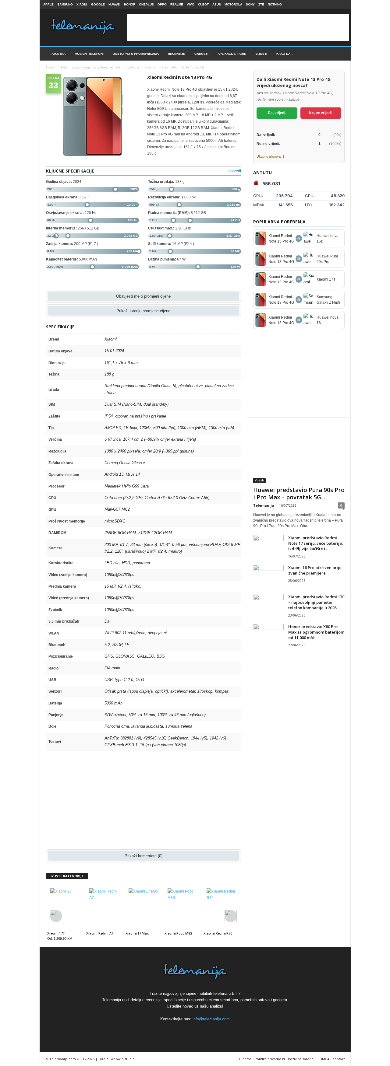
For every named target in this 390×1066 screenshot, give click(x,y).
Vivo (190, 4)
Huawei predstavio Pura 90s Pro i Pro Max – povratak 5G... (299, 493)
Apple (48, 4)
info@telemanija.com (211, 1019)
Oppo (162, 4)
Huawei (114, 4)
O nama (245, 1059)
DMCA (324, 1059)
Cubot (203, 4)
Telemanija (263, 505)
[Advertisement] (238, 27)
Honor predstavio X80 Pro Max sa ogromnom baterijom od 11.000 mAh (316, 632)
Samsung (65, 4)
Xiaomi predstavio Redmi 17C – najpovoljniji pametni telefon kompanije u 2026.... (316, 602)
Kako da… (284, 53)
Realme (176, 4)
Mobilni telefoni (89, 53)
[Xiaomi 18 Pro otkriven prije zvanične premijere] (268, 576)
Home (50, 67)
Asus (216, 4)
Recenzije (176, 53)
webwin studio (123, 1059)
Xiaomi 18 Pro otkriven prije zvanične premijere (315, 570)
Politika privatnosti (270, 1059)
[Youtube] (342, 4)
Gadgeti (201, 53)
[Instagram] (333, 4)
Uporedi (234, 171)
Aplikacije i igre (232, 53)
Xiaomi (81, 4)
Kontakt (338, 1059)
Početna (58, 53)
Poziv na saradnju (302, 1059)
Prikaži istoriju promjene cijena (143, 311)
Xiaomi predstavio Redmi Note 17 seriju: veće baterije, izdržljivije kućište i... (315, 543)
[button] (341, 54)
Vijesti (261, 53)
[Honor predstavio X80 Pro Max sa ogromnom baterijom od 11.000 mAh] (268, 635)
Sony (250, 4)
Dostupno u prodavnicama (136, 53)
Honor (129, 4)
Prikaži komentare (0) (143, 856)
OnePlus (146, 4)
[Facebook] (323, 4)
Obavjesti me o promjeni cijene (143, 296)
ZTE (261, 4)
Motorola (233, 4)
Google (98, 4)
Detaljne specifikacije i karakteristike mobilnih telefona (100, 67)
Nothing (275, 4)
